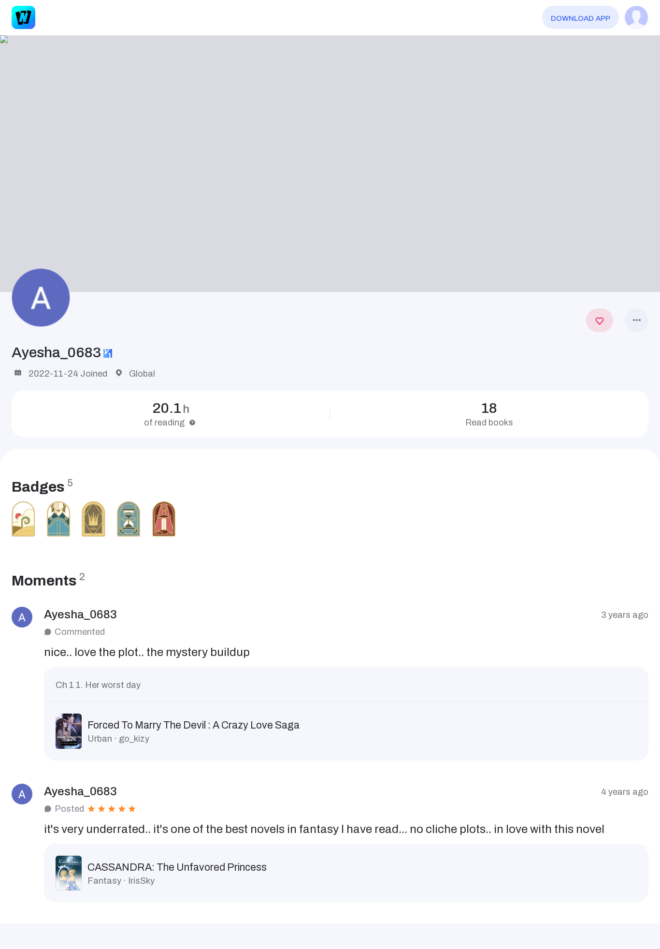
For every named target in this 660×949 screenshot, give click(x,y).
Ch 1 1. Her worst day (98, 685)
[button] (330, 163)
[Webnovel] (23, 17)
